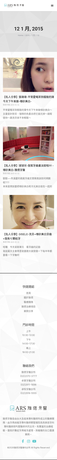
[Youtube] (34, 441)
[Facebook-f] (23, 441)
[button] (52, 6)
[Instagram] (28, 441)
